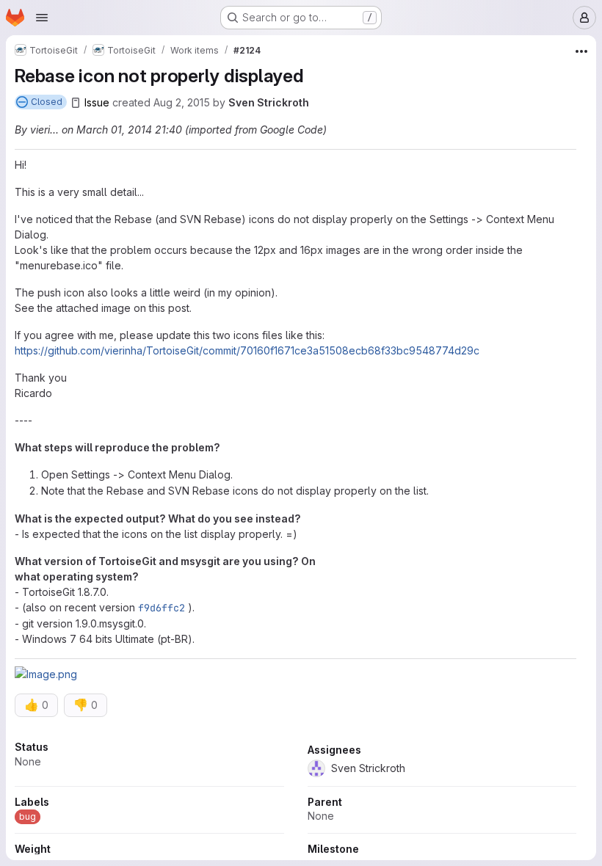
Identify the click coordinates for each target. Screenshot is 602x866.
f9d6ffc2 (161, 607)
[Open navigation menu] (42, 17)
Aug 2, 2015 (181, 102)
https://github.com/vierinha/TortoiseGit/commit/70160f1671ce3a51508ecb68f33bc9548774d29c (247, 350)
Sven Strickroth (268, 102)
